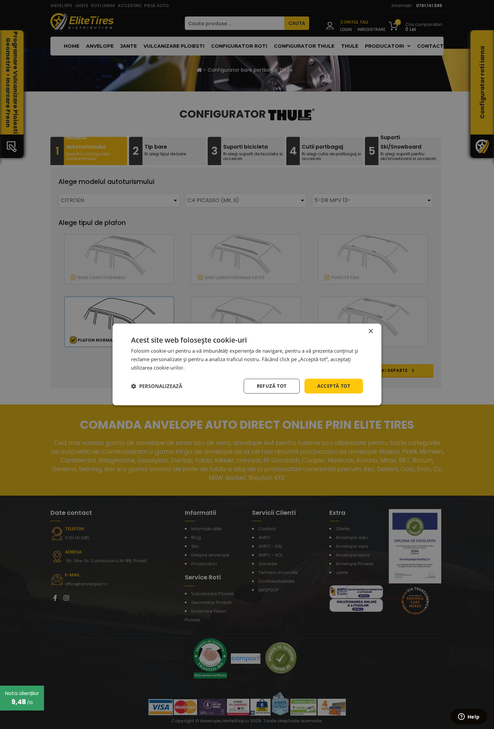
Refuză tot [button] (272, 386)
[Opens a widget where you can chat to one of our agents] (468, 717)
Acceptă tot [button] (333, 386)
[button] (156, 386)
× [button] (370, 331)
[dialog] (247, 364)
